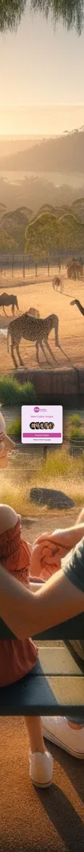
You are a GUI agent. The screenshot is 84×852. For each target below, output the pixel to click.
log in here (48, 440)
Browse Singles (42, 435)
